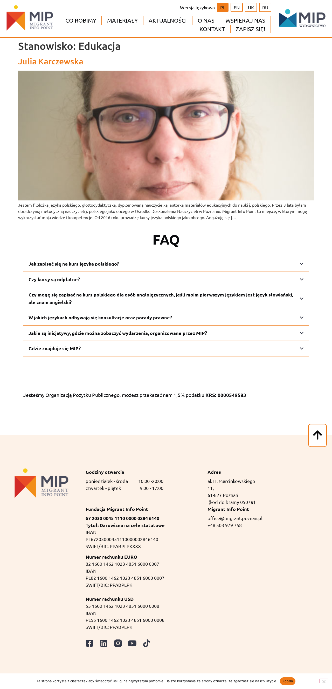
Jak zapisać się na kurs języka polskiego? (74, 264)
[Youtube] (132, 643)
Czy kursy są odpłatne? (54, 279)
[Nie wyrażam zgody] (323, 681)
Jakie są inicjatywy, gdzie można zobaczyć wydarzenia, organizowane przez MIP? (118, 333)
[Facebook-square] (89, 643)
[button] (80, 20)
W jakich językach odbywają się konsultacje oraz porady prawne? (100, 317)
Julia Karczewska (50, 61)
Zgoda (287, 681)
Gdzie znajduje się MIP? (55, 348)
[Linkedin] (104, 643)
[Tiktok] (146, 643)
